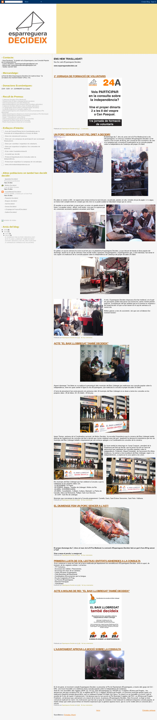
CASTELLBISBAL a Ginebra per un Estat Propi (18, 193)
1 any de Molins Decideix (11, 187)
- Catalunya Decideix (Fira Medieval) (14, 99)
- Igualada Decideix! (11, 179)
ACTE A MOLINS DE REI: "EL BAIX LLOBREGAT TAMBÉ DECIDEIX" (92, 590)
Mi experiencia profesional (12, 181)
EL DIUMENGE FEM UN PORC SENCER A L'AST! (81, 505)
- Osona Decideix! (10, 206)
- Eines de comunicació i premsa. (15, 136)
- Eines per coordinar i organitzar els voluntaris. (20, 143)
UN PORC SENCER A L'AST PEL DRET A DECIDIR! (82, 134)
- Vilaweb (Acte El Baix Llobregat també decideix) (18, 101)
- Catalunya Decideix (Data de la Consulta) (16, 120)
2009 (6, 230)
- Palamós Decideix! (11, 198)
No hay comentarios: (87, 337)
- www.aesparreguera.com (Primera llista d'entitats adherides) (22, 104)
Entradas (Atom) (70, 715)
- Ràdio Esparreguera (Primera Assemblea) (16, 115)
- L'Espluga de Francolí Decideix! (15, 209)
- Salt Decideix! (9, 204)
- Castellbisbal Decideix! (12, 192)
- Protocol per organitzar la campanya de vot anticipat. (23, 162)
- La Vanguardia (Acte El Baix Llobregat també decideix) (20, 107)
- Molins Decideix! (10, 185)
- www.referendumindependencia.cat (17, 164)
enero (7, 233)
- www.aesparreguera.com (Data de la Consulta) (18, 118)
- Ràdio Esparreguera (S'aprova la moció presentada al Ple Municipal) (25, 114)
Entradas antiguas (149, 710)
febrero (7, 235)
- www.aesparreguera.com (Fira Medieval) (16, 103)
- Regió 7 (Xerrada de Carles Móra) (13, 117)
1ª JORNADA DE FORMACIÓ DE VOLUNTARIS (80, 76)
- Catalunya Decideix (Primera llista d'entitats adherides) (20, 106)
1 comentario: (85, 128)
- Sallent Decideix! (10, 212)
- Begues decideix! (10, 201)
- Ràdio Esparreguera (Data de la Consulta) (16, 122)
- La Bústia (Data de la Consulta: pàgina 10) (16, 109)
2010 (6, 231)
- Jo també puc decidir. (12, 154)
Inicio (98, 710)
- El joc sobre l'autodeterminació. (15, 151)
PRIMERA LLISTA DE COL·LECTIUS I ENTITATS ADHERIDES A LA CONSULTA (97, 560)
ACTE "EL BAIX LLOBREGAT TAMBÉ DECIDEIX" (81, 343)
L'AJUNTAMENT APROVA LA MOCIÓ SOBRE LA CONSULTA (87, 649)
